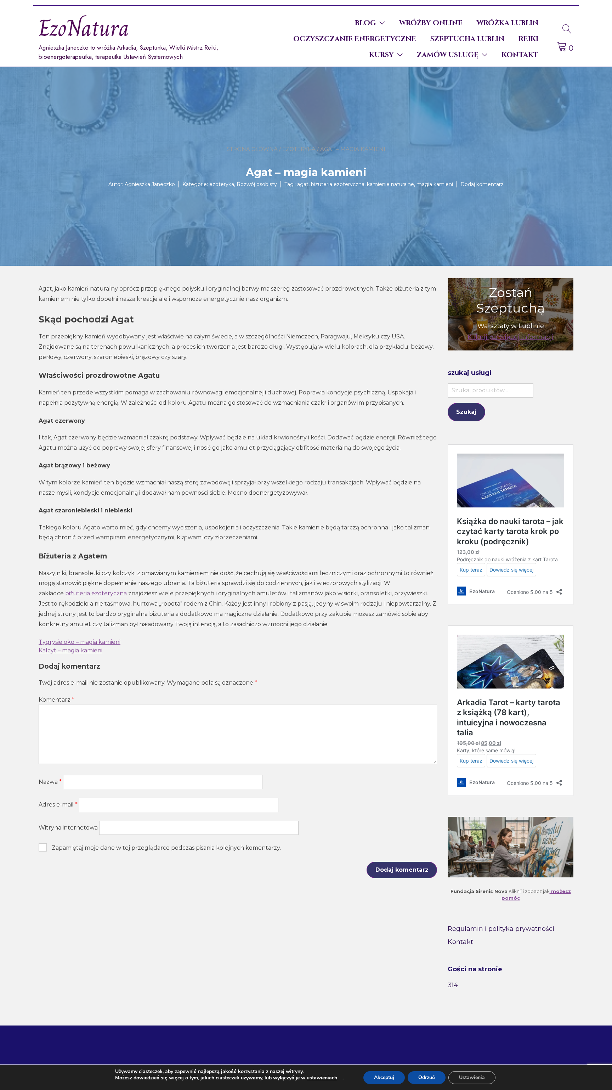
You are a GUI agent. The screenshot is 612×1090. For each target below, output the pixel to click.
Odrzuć (426, 1077)
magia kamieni (434, 184)
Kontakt (520, 55)
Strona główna (252, 149)
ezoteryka (299, 149)
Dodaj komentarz (482, 184)
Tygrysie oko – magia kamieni (79, 642)
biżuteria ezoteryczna (96, 593)
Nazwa (50, 782)
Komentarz (56, 699)
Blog (365, 23)
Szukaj (466, 412)
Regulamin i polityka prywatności (501, 929)
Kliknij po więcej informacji (511, 337)
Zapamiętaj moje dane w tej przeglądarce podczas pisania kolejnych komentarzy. (166, 847)
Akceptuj (384, 1077)
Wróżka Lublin (507, 23)
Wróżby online (431, 23)
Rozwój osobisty (257, 184)
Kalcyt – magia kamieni (70, 650)
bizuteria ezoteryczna (337, 184)
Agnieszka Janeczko (150, 184)
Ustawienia (472, 1077)
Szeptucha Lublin (467, 39)
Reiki (528, 39)
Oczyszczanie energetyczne (354, 39)
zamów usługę (447, 55)
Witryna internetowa (68, 827)
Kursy (381, 55)
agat (302, 184)
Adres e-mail (58, 804)
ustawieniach (322, 1078)
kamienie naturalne (390, 184)
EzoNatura (84, 28)
